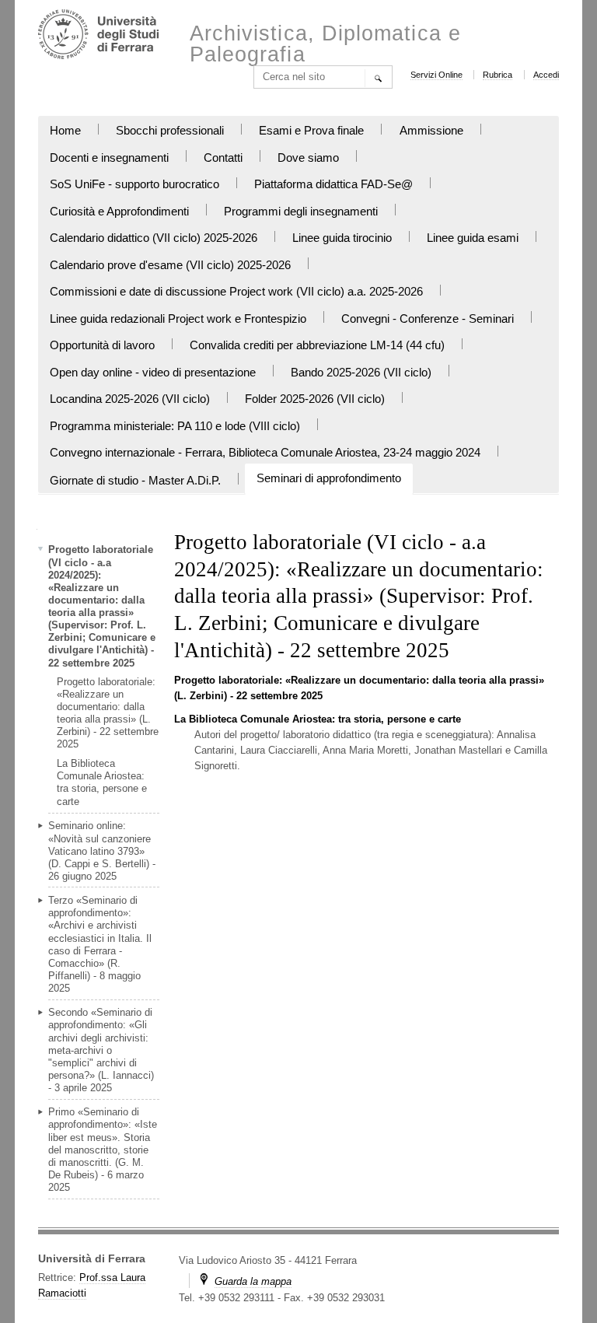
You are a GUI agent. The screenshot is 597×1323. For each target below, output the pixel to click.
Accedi (546, 74)
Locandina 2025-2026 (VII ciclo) (130, 399)
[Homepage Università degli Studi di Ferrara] (98, 36)
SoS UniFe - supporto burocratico (134, 184)
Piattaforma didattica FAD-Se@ (333, 184)
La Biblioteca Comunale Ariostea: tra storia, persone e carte (317, 719)
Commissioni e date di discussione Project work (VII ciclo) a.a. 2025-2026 (236, 291)
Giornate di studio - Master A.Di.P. (135, 480)
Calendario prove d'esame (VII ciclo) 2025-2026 (170, 265)
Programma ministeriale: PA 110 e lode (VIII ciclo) (175, 426)
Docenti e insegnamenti (109, 158)
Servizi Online (436, 74)
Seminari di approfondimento (329, 478)
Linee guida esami (472, 238)
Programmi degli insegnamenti (301, 211)
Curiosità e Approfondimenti (119, 211)
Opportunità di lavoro (102, 345)
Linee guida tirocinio (342, 238)
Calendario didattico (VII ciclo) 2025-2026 (153, 238)
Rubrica (497, 74)
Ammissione (431, 130)
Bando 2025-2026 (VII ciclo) (361, 372)
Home (65, 130)
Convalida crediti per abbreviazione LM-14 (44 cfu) (317, 345)
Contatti (223, 158)
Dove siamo (308, 158)
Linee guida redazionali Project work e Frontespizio (178, 319)
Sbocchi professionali (170, 130)
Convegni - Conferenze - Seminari (427, 319)
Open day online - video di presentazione (153, 372)
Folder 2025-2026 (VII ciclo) (315, 399)
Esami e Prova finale (311, 130)
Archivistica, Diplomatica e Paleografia (325, 44)
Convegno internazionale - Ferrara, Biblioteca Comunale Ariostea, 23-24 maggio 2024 (265, 452)
